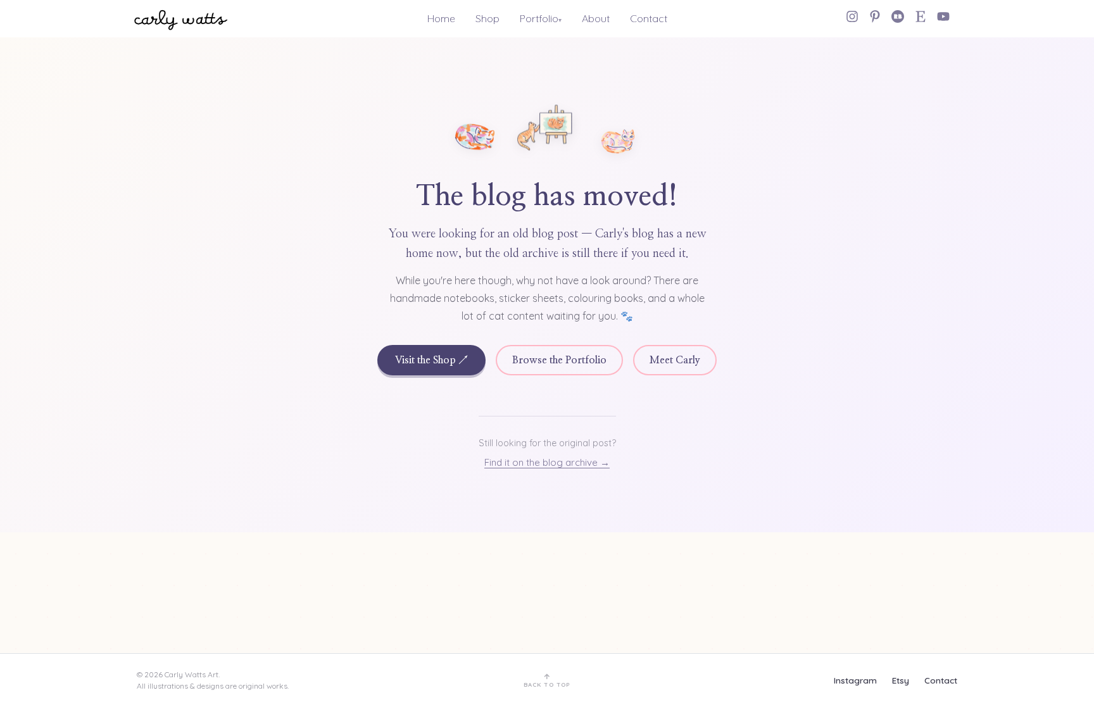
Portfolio (539, 18)
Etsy (900, 680)
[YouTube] (943, 16)
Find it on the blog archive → (547, 462)
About (596, 18)
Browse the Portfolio (559, 360)
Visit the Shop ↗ (431, 360)
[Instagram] (852, 16)
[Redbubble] (897, 16)
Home (441, 18)
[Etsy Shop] (920, 16)
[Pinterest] (875, 16)
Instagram (855, 680)
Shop (487, 18)
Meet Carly (675, 360)
